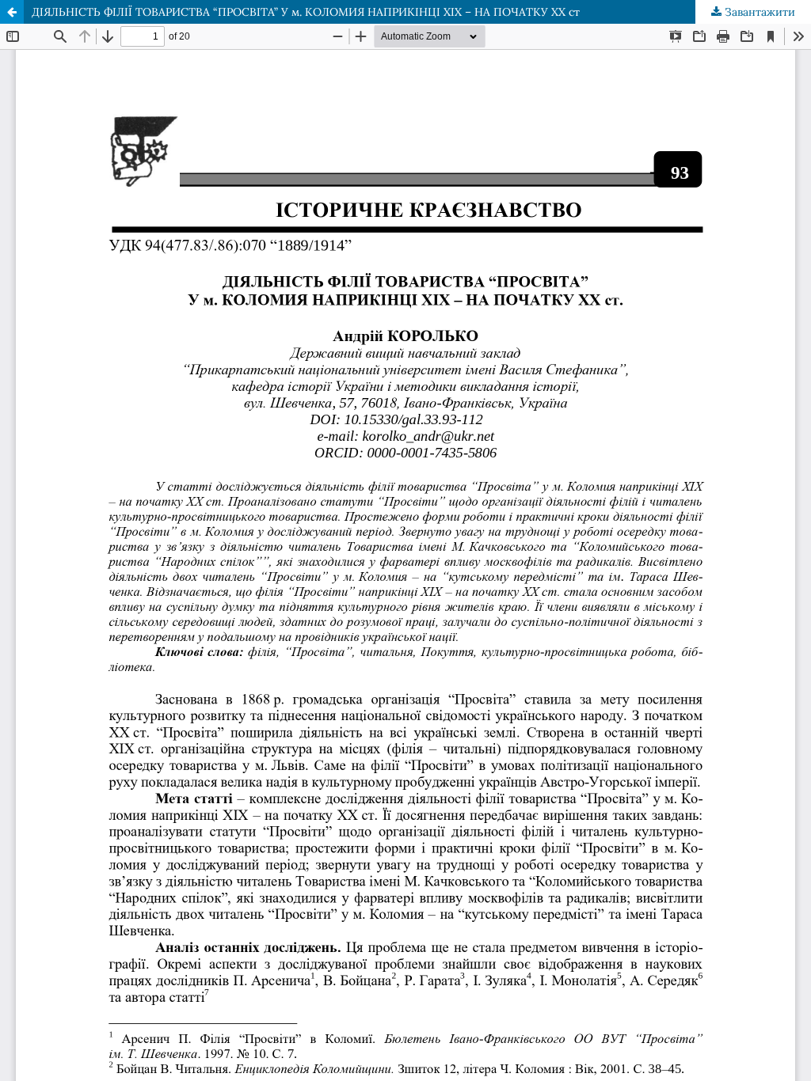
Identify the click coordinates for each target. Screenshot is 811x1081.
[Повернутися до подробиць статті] (12, 12)
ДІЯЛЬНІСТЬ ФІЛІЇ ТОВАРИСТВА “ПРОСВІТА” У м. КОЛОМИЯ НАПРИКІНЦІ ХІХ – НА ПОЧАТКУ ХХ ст (306, 12)
